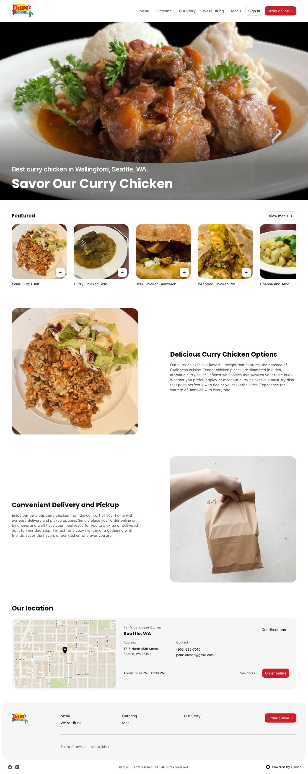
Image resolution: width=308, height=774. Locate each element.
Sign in (254, 11)
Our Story (187, 11)
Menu (144, 11)
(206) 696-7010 (188, 649)
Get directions (273, 629)
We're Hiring (213, 11)
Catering (164, 11)
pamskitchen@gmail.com (195, 655)
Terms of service (73, 746)
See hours (247, 673)
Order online (275, 673)
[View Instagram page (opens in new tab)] (17, 767)
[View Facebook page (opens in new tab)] (10, 767)
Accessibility (100, 746)
